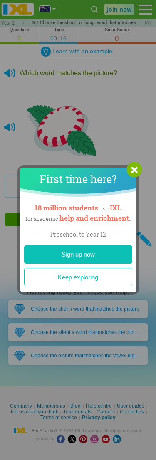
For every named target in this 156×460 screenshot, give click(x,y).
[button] (134, 170)
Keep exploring (78, 277)
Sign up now (78, 254)
